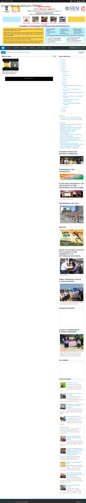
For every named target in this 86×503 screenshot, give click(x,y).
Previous (18, 67)
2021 (62, 69)
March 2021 (6, 56)
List (56, 56)
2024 (62, 63)
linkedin (80, 1)
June (64, 79)
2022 (62, 67)
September (65, 75)
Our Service (24, 47)
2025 (62, 61)
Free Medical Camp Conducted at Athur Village (20, 52)
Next (3, 67)
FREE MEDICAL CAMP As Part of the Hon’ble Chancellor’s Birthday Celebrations (70, 129)
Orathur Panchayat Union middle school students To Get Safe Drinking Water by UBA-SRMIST (71, 145)
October (65, 73)
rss (77, 1)
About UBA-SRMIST (41, 47)
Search (83, 48)
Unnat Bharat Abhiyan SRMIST (21, 6)
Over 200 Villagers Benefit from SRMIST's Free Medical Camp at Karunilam (70, 135)
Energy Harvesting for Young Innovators (69, 147)
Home (3, 48)
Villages (8, 47)
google (75, 1)
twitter (71, 1)
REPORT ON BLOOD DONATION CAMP (69, 143)
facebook (73, 1)
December (65, 71)
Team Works (16, 47)
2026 (62, 59)
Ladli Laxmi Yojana (64, 133)
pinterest (84, 1)
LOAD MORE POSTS (29, 78)
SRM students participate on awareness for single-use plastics (9, 72)
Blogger (83, 502)
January (65, 107)
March (64, 83)
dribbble (82, 1)
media (49, 47)
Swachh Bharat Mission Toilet (67, 132)
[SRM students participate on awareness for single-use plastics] (11, 70)
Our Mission (32, 47)
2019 (62, 111)
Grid (54, 56)
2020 (62, 109)
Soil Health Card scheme (66, 126)
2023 (62, 65)
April (64, 81)
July (64, 77)
